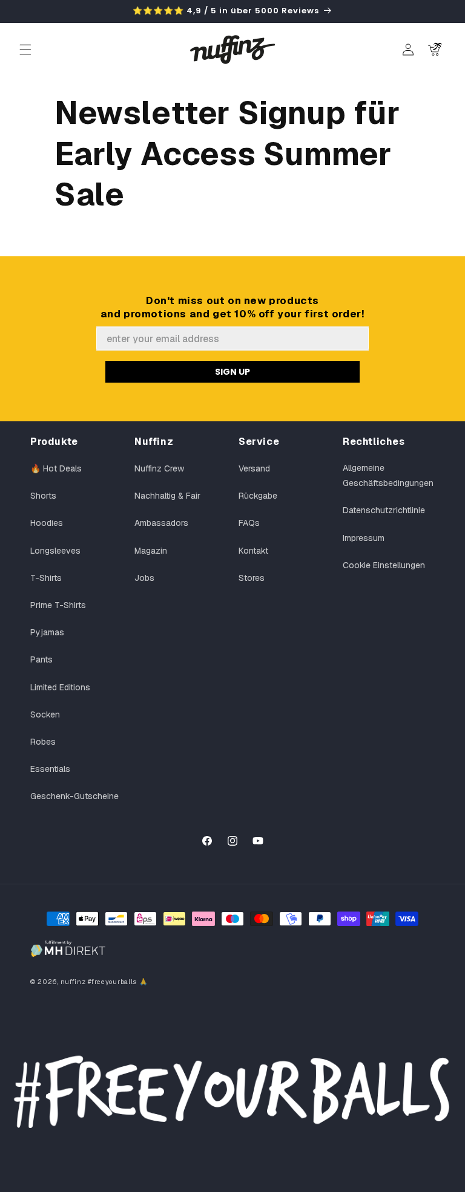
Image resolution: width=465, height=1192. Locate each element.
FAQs (249, 522)
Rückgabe (258, 495)
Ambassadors (161, 522)
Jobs (144, 577)
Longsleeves (55, 550)
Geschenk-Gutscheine (74, 796)
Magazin (150, 550)
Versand (254, 468)
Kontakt (253, 550)
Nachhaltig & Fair (167, 495)
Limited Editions (60, 687)
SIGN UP (232, 372)
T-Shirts (46, 577)
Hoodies (46, 522)
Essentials (50, 768)
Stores (252, 577)
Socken (45, 714)
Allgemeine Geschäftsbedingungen (388, 475)
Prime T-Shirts (58, 605)
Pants (41, 659)
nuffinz (73, 981)
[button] (25, 49)
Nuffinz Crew (159, 468)
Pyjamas (47, 632)
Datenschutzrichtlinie (384, 510)
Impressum (363, 538)
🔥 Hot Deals (56, 468)
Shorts (43, 495)
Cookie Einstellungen (384, 565)
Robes (43, 741)
